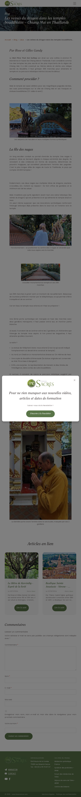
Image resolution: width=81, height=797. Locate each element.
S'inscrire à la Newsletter (40, 414)
